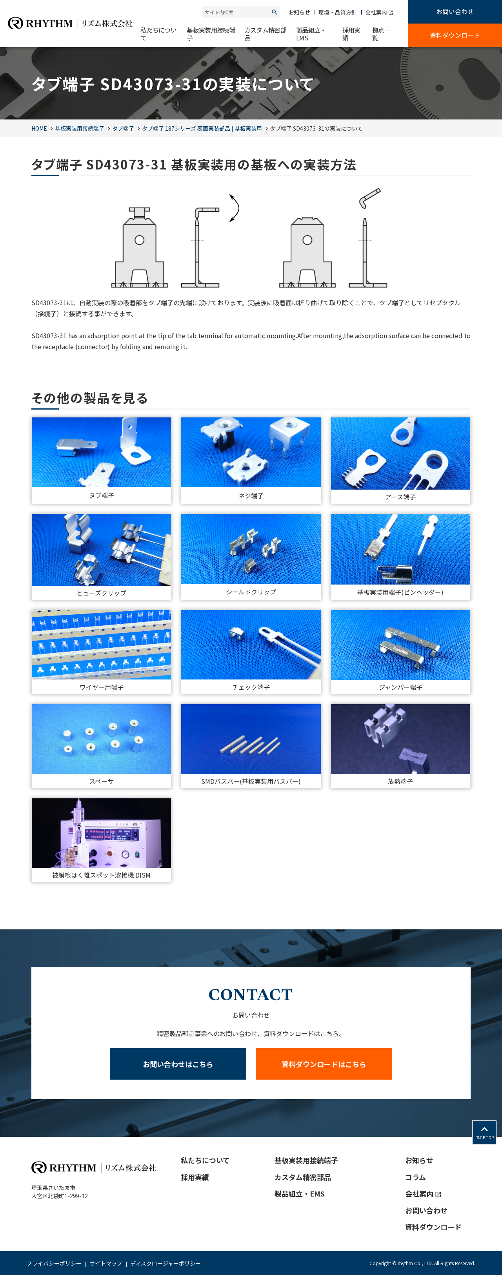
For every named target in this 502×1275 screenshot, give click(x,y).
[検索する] (274, 12)
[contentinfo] (251, 1206)
